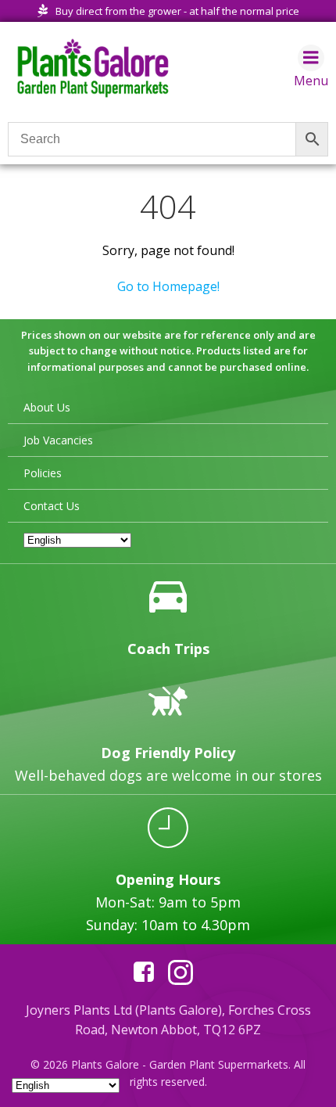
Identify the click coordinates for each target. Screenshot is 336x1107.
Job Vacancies (58, 440)
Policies (42, 472)
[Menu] (311, 58)
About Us (46, 407)
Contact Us (51, 505)
